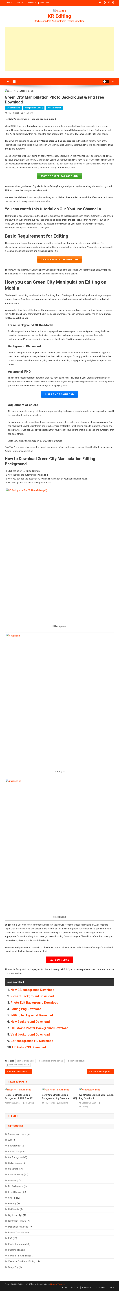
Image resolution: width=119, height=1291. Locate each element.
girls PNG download (59, 394)
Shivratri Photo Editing (19, 1255)
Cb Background (15, 1163)
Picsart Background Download (32, 996)
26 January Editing (17, 1134)
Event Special (14, 1192)
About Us (19, 3)
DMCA (111, 1287)
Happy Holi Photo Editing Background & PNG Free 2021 (20, 1097)
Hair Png (12, 1203)
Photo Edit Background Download (34, 1002)
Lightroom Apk (15, 1215)
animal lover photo (25, 1061)
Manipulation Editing (34, 108)
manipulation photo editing (51, 1061)
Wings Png (13, 1267)
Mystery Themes (57, 1284)
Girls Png (12, 1198)
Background (14, 1145)
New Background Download (30, 1022)
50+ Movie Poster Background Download (39, 1028)
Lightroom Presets (17, 1221)
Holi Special (13, 1209)
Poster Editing (15, 1250)
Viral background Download (30, 1034)
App (10, 1140)
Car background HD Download (32, 1041)
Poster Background (17, 1244)
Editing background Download (32, 1015)
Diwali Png (13, 1180)
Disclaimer (44, 3)
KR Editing (59, 16)
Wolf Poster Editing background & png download (96, 1097)
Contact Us (31, 3)
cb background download (59, 259)
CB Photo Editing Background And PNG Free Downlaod (101, 1071)
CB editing (13, 1169)
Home (9, 3)
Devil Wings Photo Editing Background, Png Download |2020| (59, 1097)
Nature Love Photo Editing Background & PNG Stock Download (20, 1071)
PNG (10, 1238)
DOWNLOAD (61, 959)
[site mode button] (106, 81)
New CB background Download (32, 990)
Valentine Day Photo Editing (21, 1261)
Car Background (16, 1157)
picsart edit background (18, 1065)
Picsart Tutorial (54, 108)
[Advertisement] (59, 49)
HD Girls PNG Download (29, 1047)
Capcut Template (16, 1151)
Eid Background (15, 1186)
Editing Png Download (26, 1009)
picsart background (77, 1061)
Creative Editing (13, 108)
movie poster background (59, 176)
